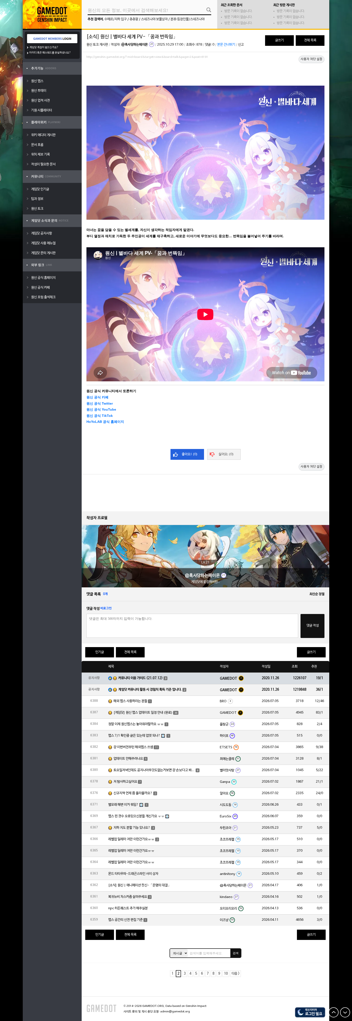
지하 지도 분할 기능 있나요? (132, 828)
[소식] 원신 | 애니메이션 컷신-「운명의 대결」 (139, 885)
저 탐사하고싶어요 (125, 782)
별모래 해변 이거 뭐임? (123, 805)
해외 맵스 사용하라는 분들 (130, 701)
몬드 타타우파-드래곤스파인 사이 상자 (133, 874)
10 (226, 973)
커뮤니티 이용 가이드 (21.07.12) (140, 678)
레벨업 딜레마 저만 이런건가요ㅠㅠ (131, 839)
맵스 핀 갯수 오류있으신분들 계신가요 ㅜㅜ (136, 816)
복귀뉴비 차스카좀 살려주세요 (127, 897)
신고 (241, 45)
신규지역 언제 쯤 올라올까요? (133, 793)
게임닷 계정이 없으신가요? (43, 47)
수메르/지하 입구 (115, 19)
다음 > (235, 973)
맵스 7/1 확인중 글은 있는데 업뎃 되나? (134, 736)
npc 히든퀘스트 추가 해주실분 (128, 908)
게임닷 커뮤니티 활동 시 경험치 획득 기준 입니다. (150, 689)
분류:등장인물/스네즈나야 (187, 19)
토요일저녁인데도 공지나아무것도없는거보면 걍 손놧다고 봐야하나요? (154, 770)
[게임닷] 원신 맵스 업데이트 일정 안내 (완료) (143, 712)
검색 (235, 953)
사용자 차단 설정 (311, 59)
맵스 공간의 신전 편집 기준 (125, 920)
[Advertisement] (205, 73)
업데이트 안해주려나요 (128, 759)
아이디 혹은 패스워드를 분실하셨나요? (50, 52)
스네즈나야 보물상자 (154, 19)
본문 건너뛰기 (226, 45)
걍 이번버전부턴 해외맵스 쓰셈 (133, 747)
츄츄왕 (134, 19)
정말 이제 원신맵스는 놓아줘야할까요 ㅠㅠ (136, 724)
